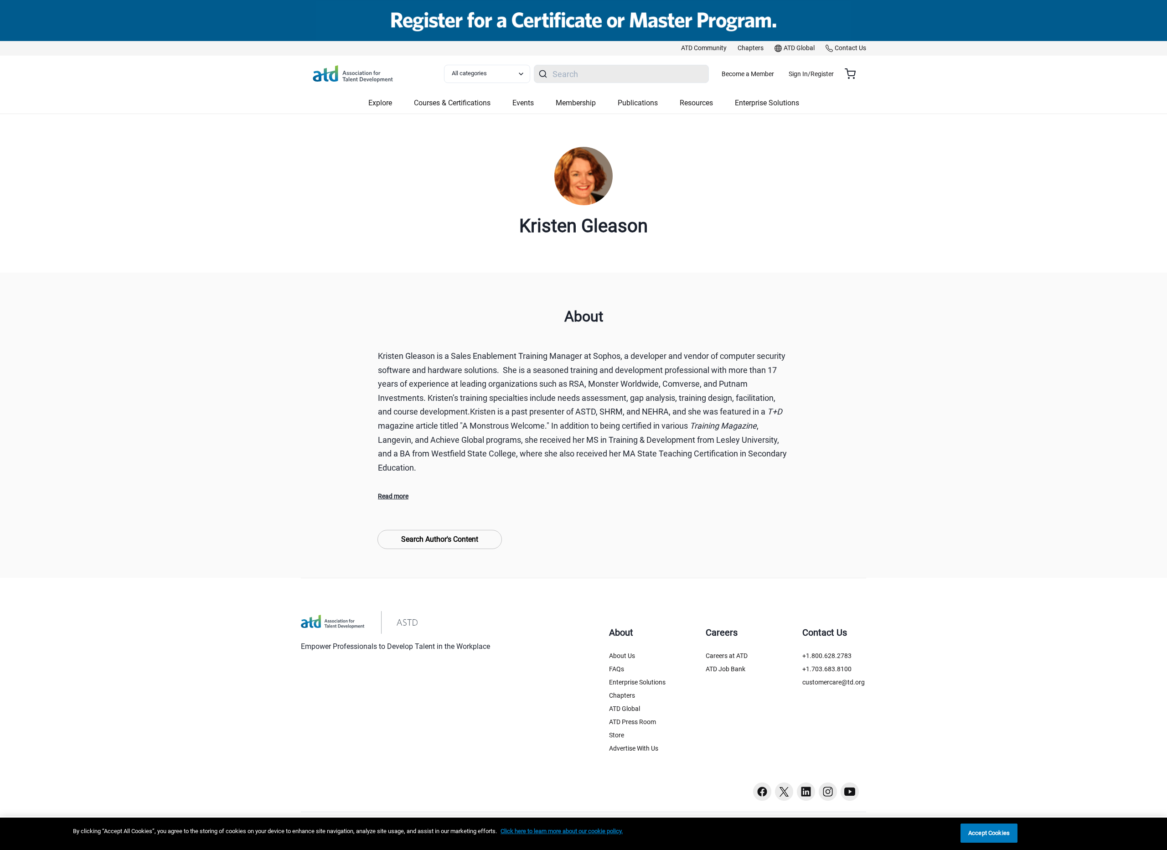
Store (616, 735)
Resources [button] (696, 102)
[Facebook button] (762, 792)
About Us (622, 655)
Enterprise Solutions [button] (767, 102)
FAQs (616, 669)
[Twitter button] (784, 792)
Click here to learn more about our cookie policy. (562, 831)
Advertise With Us (633, 748)
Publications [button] (638, 102)
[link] (704, 48)
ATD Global (624, 708)
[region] (583, 834)
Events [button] (523, 102)
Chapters (622, 695)
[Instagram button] (828, 792)
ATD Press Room (632, 722)
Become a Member (748, 74)
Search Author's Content (439, 539)
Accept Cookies (989, 832)
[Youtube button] (850, 792)
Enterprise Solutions (637, 682)
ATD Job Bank (725, 669)
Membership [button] (576, 102)
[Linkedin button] (806, 792)
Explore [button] (380, 102)
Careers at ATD (727, 655)
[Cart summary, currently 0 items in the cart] (853, 74)
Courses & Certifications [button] (452, 102)
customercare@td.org (833, 682)
